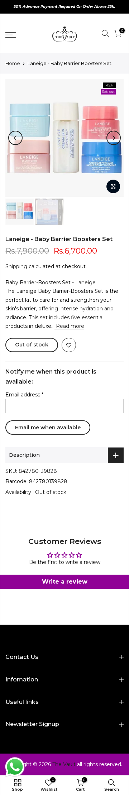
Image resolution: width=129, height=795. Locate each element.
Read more (69, 326)
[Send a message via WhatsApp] (15, 767)
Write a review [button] (64, 581)
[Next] (113, 138)
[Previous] (15, 138)
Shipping (16, 266)
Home (12, 63)
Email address (24, 394)
